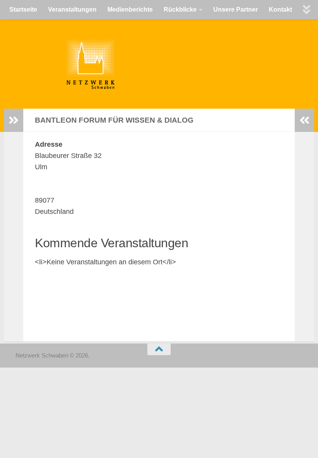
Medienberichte (130, 9)
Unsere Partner (235, 9)
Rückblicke (180, 9)
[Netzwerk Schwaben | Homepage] (46, 64)
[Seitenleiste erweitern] (13, 120)
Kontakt (280, 9)
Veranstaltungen (72, 9)
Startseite (23, 9)
